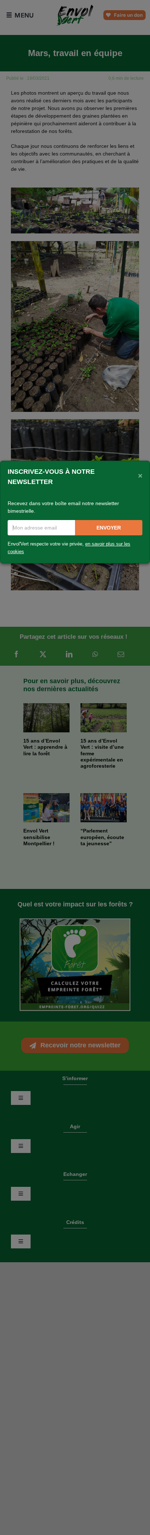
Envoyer (108, 528)
